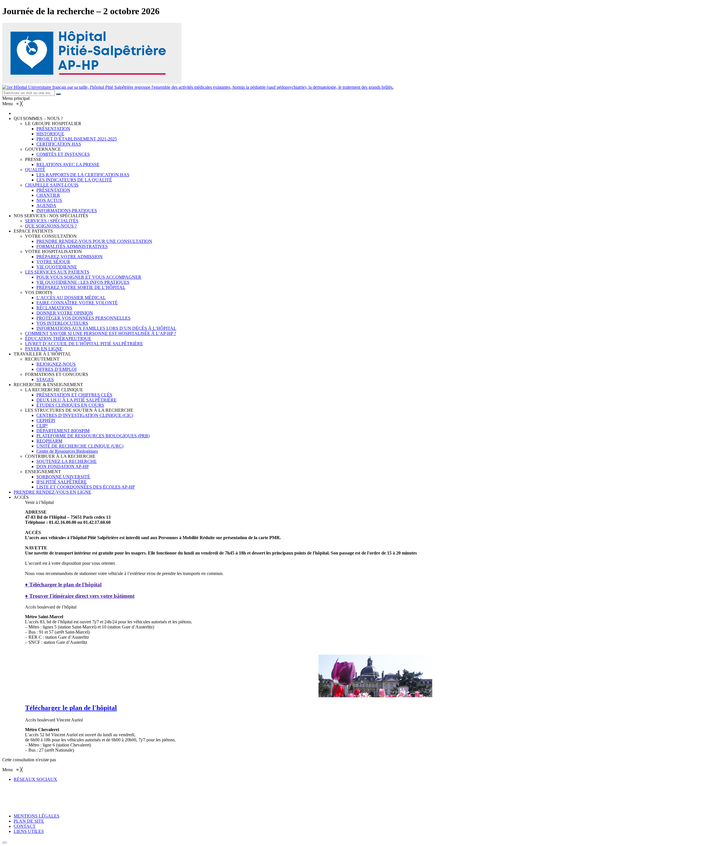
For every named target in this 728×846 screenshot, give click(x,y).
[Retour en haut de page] (4, 842)
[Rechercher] (58, 94)
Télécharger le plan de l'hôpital (71, 707)
